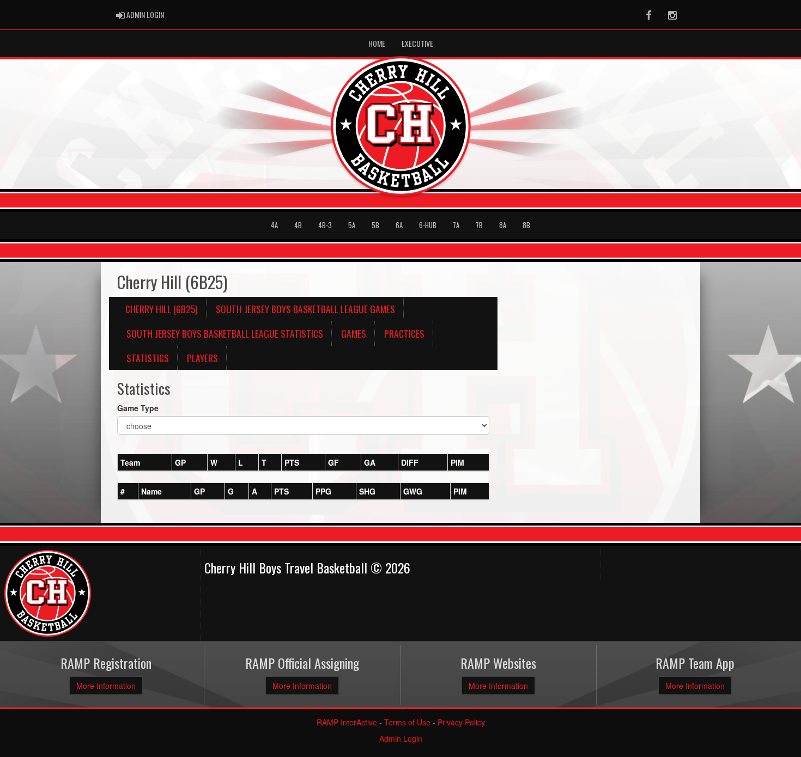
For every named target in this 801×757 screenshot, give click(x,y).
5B (375, 225)
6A (399, 225)
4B (298, 225)
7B (479, 225)
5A (351, 225)
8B (526, 225)
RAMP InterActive (347, 722)
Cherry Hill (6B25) (161, 309)
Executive (417, 43)
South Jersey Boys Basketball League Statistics (224, 333)
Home (376, 43)
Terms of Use (407, 722)
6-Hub (427, 225)
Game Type (138, 407)
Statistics (147, 358)
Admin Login (400, 738)
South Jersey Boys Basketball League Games (305, 309)
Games (353, 333)
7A (456, 225)
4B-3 (325, 225)
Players (202, 358)
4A (274, 225)
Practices (404, 333)
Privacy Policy (461, 722)
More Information (106, 685)
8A (502, 225)
